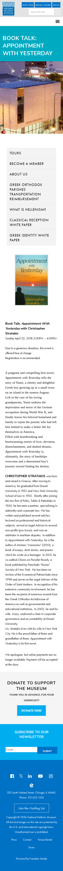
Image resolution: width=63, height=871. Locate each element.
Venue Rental (45, 839)
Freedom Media (38, 858)
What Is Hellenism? (28, 209)
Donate (56, 5)
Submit (47, 751)
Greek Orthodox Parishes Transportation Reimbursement (26, 191)
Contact (27, 839)
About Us (18, 174)
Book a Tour (28, 5)
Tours (15, 153)
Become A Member (43, 5)
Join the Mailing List (32, 808)
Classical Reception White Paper (29, 222)
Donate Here (31, 710)
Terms (31, 847)
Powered (21, 858)
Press (14, 839)
